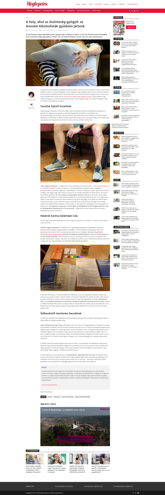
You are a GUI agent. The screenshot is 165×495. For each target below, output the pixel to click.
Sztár (78, 4)
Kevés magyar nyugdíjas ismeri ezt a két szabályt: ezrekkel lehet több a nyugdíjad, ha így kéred (34, 469)
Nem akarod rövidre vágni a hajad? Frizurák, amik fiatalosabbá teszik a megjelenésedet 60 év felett (129, 62)
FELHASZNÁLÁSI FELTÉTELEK (64, 486)
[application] (75, 426)
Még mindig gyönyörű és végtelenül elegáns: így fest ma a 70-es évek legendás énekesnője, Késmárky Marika (130, 79)
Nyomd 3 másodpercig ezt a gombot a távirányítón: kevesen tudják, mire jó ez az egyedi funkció (101, 469)
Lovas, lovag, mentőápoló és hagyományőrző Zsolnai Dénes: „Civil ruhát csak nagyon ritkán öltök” (130, 219)
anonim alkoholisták (67, 397)
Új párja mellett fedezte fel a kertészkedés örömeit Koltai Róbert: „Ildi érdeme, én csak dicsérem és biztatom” (129, 257)
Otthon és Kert (132, 4)
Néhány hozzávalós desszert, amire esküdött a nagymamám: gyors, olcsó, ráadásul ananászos (130, 139)
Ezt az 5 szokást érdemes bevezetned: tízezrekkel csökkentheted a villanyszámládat (128, 93)
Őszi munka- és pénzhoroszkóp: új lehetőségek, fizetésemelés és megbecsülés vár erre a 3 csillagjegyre (130, 233)
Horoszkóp (37, 10)
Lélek (91, 4)
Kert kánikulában (48, 10)
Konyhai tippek (96, 10)
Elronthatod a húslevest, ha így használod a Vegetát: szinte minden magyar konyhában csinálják (130, 156)
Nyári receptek (71, 10)
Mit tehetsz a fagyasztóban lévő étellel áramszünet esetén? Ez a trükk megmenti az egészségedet (130, 118)
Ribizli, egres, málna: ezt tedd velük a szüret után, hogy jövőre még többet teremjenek (130, 101)
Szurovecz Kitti (45, 30)
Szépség (113, 4)
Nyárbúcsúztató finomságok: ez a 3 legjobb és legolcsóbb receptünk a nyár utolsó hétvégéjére (130, 165)
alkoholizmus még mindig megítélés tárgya (77, 96)
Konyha (106, 4)
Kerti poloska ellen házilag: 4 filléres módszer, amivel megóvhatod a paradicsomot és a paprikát (130, 109)
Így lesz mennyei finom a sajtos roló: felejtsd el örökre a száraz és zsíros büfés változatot (130, 172)
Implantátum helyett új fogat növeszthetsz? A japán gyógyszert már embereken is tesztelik (57, 469)
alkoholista (57, 397)
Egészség (122, 4)
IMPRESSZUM (30, 486)
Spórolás (29, 10)
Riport (84, 4)
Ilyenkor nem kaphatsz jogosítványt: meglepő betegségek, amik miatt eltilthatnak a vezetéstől (77, 469)
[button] (75, 426)
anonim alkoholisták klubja (82, 397)
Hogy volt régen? (60, 10)
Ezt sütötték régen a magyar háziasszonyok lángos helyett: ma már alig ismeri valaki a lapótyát (129, 45)
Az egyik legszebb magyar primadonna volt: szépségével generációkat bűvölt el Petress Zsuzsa (129, 249)
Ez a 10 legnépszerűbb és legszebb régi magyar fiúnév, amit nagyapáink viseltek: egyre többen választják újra (130, 71)
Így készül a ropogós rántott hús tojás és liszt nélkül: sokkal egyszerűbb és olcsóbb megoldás (129, 147)
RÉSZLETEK (131, 27)
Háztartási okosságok (83, 10)
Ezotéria (98, 4)
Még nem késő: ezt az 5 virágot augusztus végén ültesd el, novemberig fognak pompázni (120, 125)
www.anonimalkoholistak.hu (49, 385)
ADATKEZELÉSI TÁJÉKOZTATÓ (93, 486)
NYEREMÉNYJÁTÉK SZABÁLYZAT (123, 486)
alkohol (50, 397)
